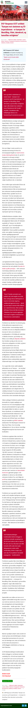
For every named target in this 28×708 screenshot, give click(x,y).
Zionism (12, 42)
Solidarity (3, 42)
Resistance (17, 41)
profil (3, 479)
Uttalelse (8, 42)
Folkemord (10, 39)
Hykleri (14, 39)
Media (2, 41)
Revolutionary (23, 41)
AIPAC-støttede (18, 420)
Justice (24, 39)
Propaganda (12, 41)
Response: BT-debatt (7, 681)
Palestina (6, 41)
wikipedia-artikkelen (19, 339)
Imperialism (19, 39)
